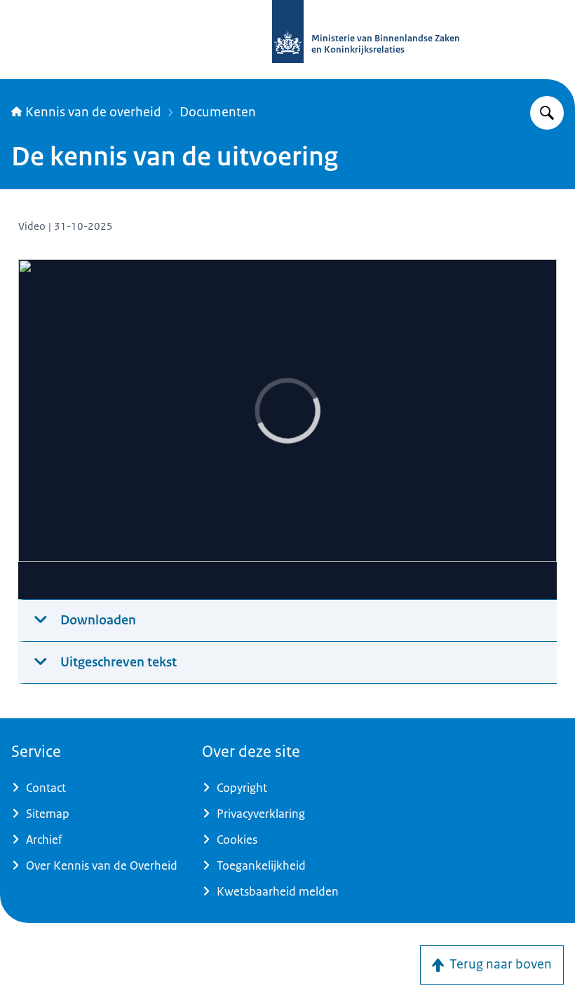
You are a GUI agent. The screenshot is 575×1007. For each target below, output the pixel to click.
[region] (287, 429)
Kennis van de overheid (93, 112)
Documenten (218, 112)
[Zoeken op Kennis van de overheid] (547, 113)
